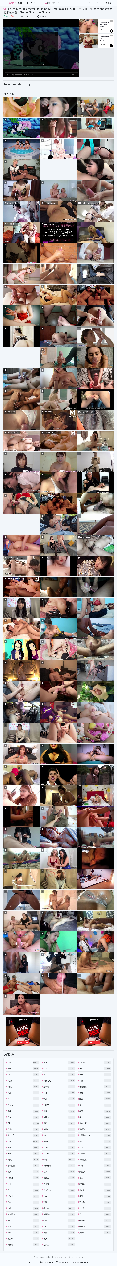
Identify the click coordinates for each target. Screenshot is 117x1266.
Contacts (33, 1262)
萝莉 (54, 3)
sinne (72, 3)
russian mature (81, 3)
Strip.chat (102, 30)
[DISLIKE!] (12, 16)
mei (99, 3)
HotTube (13, 3)
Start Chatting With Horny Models (104, 24)
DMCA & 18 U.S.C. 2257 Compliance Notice (73, 1262)
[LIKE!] (4, 16)
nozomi (92, 3)
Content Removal (47, 1262)
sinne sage (63, 3)
